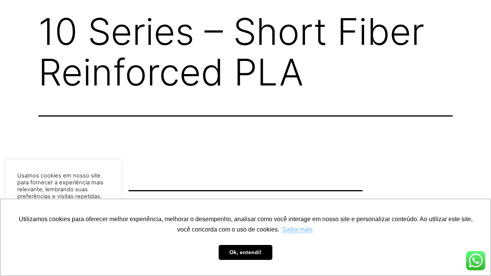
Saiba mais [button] (297, 229)
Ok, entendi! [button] (245, 252)
